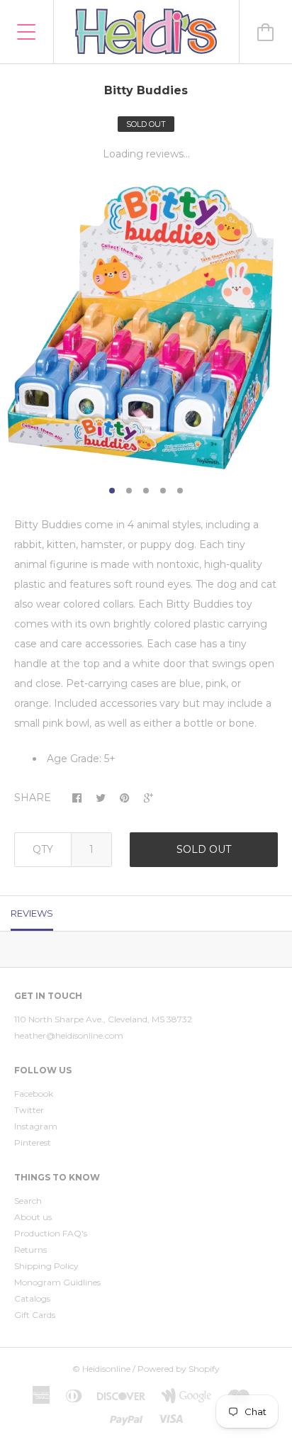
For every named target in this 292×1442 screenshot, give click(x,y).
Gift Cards (34, 1314)
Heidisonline (106, 1368)
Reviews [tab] (32, 913)
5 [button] (180, 490)
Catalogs (32, 1298)
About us (33, 1217)
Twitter (29, 1110)
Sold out (203, 849)
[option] (146, 327)
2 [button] (129, 490)
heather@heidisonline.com (68, 1035)
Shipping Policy (46, 1266)
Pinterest (32, 1142)
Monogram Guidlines (57, 1282)
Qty (43, 849)
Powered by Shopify (178, 1368)
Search (28, 1200)
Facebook (33, 1093)
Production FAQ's (50, 1233)
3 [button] (146, 490)
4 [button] (163, 490)
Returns (30, 1249)
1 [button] (112, 490)
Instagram (35, 1126)
